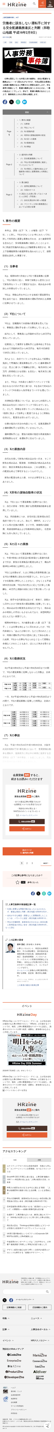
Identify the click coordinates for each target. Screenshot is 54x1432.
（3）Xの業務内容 (26, 131)
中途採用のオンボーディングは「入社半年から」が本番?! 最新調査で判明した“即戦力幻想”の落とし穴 (29, 1243)
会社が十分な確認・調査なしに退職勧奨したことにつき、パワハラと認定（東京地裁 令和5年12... (27, 916)
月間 (39, 1160)
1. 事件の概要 (25, 120)
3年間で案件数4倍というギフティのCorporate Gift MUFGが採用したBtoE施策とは (28, 1234)
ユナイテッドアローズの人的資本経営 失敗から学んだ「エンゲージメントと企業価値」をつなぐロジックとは (29, 1168)
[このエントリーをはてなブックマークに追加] (24, 101)
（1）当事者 (24, 123)
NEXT (45, 863)
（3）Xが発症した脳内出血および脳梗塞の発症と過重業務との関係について (33, 171)
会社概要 (14, 1402)
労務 (10, 42)
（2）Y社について (26, 127)
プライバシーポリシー (19, 1409)
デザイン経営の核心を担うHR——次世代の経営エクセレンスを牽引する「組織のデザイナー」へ (28, 1251)
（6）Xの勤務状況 (26, 142)
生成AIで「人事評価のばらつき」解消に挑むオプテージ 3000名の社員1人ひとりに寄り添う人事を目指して (29, 1217)
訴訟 (16, 42)
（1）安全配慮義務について (30, 158)
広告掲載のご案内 (40, 1307)
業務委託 (23, 42)
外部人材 (43, 42)
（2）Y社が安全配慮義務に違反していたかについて (33, 163)
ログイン (28, 829)
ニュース (35, 1318)
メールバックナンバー (28, 815)
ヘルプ (13, 1387)
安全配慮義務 (33, 42)
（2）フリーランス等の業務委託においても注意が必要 (33, 205)
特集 (5, 1318)
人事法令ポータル (39, 1329)
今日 (15, 1160)
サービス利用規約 (17, 1406)
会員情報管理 (15, 1395)
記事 (5, 1329)
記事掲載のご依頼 (14, 1307)
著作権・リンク (16, 1391)
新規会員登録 (27, 821)
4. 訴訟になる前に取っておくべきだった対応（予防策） (33, 195)
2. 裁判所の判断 (26, 154)
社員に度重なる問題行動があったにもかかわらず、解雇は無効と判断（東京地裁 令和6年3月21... (27, 910)
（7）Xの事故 (25, 146)
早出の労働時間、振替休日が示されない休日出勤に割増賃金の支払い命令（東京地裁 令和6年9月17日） (29, 1199)
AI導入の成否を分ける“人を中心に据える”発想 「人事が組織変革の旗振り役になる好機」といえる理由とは (29, 1190)
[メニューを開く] (4, 4)
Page (9, 164)
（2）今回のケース (27, 190)
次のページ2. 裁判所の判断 (27, 851)
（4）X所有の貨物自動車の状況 (32, 135)
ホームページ (22, 970)
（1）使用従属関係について (30, 186)
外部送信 (14, 1413)
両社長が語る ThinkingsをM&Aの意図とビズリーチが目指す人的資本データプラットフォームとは (28, 1226)
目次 (27, 112)
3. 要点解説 (24, 182)
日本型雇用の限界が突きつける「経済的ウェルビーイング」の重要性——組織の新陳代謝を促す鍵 (29, 1207)
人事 (5, 42)
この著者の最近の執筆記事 (28, 985)
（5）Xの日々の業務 (27, 139)
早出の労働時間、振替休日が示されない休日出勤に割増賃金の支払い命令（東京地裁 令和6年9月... (27, 923)
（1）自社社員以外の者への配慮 (32, 200)
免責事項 (14, 1398)
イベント (7, 1340)
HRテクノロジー (39, 1340)
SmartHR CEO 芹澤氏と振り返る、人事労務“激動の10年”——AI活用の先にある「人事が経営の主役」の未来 (28, 1179)
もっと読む (10, 927)
